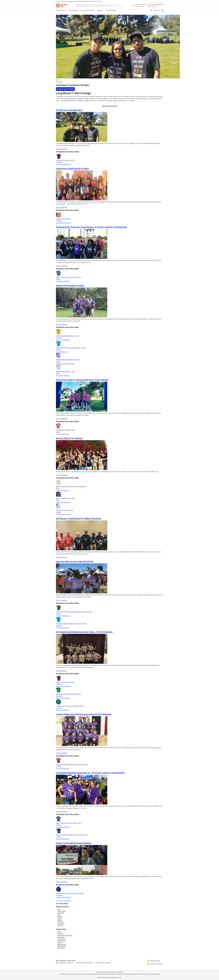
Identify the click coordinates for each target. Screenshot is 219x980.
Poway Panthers (84, 843)
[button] (157, 6)
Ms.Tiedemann (104, 714)
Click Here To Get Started (109, 106)
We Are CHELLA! (63, 438)
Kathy (86, 168)
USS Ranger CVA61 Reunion (68, 518)
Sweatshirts (61, 923)
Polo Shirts (60, 922)
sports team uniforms (75, 99)
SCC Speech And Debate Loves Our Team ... (76, 632)
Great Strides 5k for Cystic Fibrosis (92, 380)
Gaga (81, 285)
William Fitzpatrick (92, 518)
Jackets (59, 918)
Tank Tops (60, 925)
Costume (60, 933)
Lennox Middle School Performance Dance (75, 714)
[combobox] (99, 5)
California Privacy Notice (101, 974)
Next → (69, 901)
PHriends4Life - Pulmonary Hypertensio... (75, 227)
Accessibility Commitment (115, 974)
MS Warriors (61, 110)
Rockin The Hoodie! (65, 843)
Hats (58, 914)
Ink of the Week (62, 903)
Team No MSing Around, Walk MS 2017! (73, 561)
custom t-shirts (80, 974)
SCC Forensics (106, 632)
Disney (59, 932)
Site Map (120, 972)
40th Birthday (61, 946)
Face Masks (60, 913)
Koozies (59, 920)
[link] (61, 6)
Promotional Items (112, 972)
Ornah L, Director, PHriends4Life (112, 227)
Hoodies (59, 916)
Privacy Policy (89, 974)
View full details (61, 149)
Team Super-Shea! (64, 380)
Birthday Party (61, 944)
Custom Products (101, 972)
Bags (58, 909)
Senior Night (61, 948)
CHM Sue (78, 438)
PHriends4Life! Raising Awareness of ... (74, 773)
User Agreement (129, 974)
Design (65, 89)
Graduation (60, 937)
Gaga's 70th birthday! (66, 285)
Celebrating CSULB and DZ (68, 168)
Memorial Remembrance (64, 935)
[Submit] (77, 5)
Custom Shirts (61, 911)
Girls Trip (60, 942)
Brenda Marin (76, 110)
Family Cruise (61, 939)
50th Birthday (61, 941)
